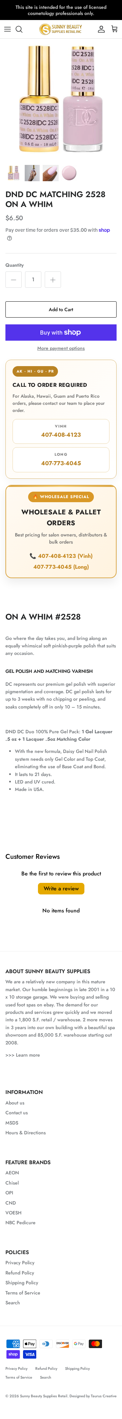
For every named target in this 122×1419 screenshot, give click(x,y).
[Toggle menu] (7, 29)
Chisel (12, 1182)
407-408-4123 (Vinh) (65, 556)
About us (14, 1102)
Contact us (16, 1112)
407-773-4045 (61, 459)
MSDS (11, 1122)
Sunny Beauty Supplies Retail (43, 1396)
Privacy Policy (20, 1262)
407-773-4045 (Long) (61, 567)
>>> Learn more (22, 1055)
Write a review (61, 888)
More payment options (61, 348)
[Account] (99, 29)
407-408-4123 (61, 431)
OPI (9, 1192)
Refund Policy (19, 1272)
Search (12, 1302)
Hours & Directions (25, 1132)
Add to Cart (61, 309)
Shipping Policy (21, 1282)
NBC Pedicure (20, 1222)
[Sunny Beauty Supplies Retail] (61, 29)
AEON (12, 1172)
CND (10, 1202)
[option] (61, 100)
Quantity (14, 265)
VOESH (13, 1212)
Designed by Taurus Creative (93, 1396)
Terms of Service (22, 1292)
